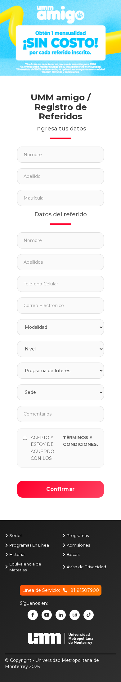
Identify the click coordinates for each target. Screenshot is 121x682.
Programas (78, 535)
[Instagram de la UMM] (74, 614)
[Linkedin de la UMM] (60, 614)
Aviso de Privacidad (86, 566)
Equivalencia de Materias (25, 566)
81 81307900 (84, 590)
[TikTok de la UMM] (88, 614)
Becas (73, 554)
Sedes (15, 535)
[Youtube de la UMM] (46, 614)
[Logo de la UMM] (60, 642)
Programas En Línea (29, 545)
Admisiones (78, 545)
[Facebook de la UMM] (32, 614)
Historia (17, 554)
